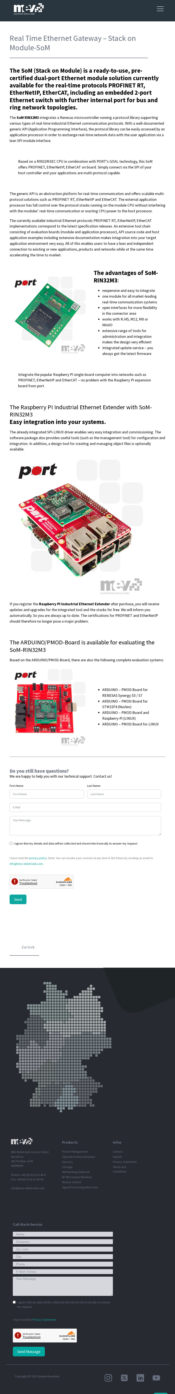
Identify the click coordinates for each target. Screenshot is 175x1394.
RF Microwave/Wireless (77, 1177)
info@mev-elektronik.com (26, 864)
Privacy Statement (125, 1162)
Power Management (75, 1151)
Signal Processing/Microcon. (80, 1187)
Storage (67, 1167)
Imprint (117, 1157)
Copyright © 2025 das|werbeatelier (37, 1376)
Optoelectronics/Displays (78, 1157)
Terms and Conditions (120, 1169)
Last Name (94, 786)
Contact (118, 1151)
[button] (24, 947)
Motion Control (71, 1182)
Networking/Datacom (76, 1172)
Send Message (28, 1351)
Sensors (67, 1162)
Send (18, 899)
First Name (16, 786)
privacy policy (38, 858)
